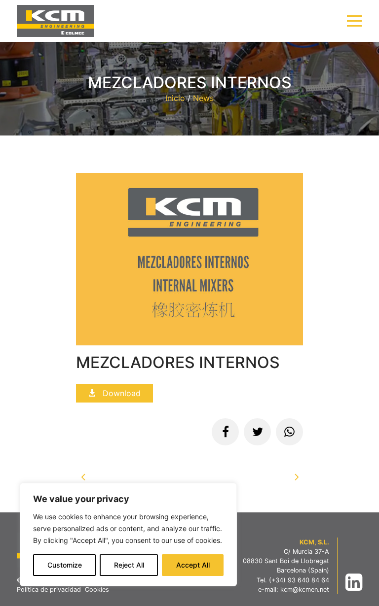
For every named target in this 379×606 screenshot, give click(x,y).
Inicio (175, 98)
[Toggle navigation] (354, 21)
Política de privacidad (49, 589)
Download (120, 393)
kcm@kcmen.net (304, 589)
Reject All (129, 565)
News (203, 98)
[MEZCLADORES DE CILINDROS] (83, 478)
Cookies (97, 589)
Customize (64, 565)
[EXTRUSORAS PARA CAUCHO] (296, 478)
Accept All (193, 565)
